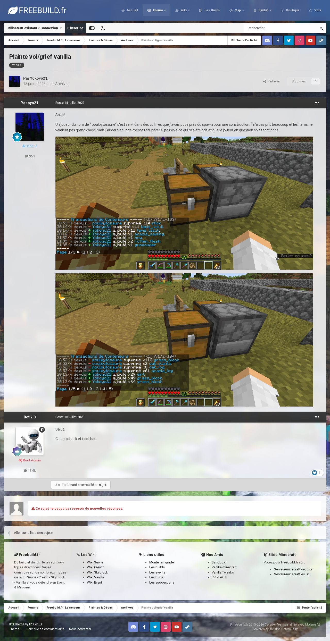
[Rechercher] (321, 28)
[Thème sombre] (102, 28)
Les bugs (156, 577)
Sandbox (218, 562)
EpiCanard (69, 485)
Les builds (157, 567)
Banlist (263, 10)
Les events (157, 572)
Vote (317, 10)
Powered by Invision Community (275, 629)
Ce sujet (303, 28)
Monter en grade (161, 562)
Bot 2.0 (30, 417)
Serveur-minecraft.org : (291, 569)
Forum (157, 10)
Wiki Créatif (95, 567)
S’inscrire (75, 28)
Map (237, 10)
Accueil (132, 10)
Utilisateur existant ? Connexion (33, 28)
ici (310, 569)
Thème (14, 629)
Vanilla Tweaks (223, 572)
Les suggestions (161, 582)
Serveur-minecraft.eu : (290, 574)
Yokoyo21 (38, 78)
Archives (62, 84)
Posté (70, 103)
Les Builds (212, 10)
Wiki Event (94, 582)
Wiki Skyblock (97, 572)
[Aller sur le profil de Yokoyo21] (14, 81)
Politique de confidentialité (45, 629)
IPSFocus (35, 624)
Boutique (292, 10)
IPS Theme (16, 624)
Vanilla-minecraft (224, 567)
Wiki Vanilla (95, 577)
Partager (273, 81)
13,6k (31, 471)
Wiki (183, 10)
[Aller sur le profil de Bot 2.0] (29, 441)
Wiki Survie (95, 562)
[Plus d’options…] (317, 103)
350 (31, 156)
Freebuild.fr (289, 562)
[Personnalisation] (91, 28)
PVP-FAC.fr (219, 577)
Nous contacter (80, 629)
